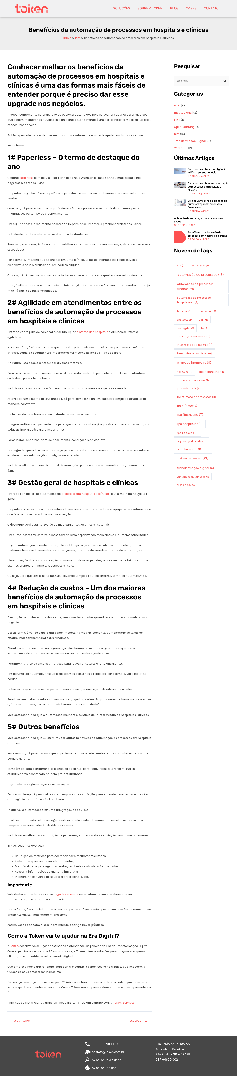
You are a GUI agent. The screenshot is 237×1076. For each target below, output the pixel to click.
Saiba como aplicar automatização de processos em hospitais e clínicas (208, 187)
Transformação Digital (190, 141)
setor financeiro (189, 449)
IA (204, 328)
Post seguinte (139, 1020)
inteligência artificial (194, 353)
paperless (26, 177)
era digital (185, 328)
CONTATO (211, 8)
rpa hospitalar (190, 424)
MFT (177, 119)
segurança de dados (191, 441)
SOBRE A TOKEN (150, 8)
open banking (211, 371)
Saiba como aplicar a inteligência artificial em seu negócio (207, 171)
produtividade (189, 388)
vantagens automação (193, 476)
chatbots (184, 319)
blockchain (208, 311)
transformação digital (195, 468)
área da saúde (187, 484)
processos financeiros (193, 380)
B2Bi (177, 105)
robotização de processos (196, 397)
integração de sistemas (194, 344)
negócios (184, 371)
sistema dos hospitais (92, 332)
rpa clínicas (187, 405)
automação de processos (200, 275)
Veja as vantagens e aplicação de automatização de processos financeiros (207, 204)
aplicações (200, 265)
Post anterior (19, 1020)
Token (14, 946)
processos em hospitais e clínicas (85, 494)
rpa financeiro (190, 415)
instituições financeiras (194, 336)
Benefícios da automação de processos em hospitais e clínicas (207, 234)
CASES (191, 8)
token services (193, 458)
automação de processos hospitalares (194, 300)
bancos (184, 311)
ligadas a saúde (66, 894)
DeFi (203, 319)
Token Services (124, 1002)
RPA (176, 134)
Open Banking (184, 127)
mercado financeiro (194, 362)
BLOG (174, 8)
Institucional (183, 112)
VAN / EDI (180, 148)
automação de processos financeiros (195, 286)
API (181, 265)
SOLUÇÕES (121, 8)
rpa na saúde (187, 433)
